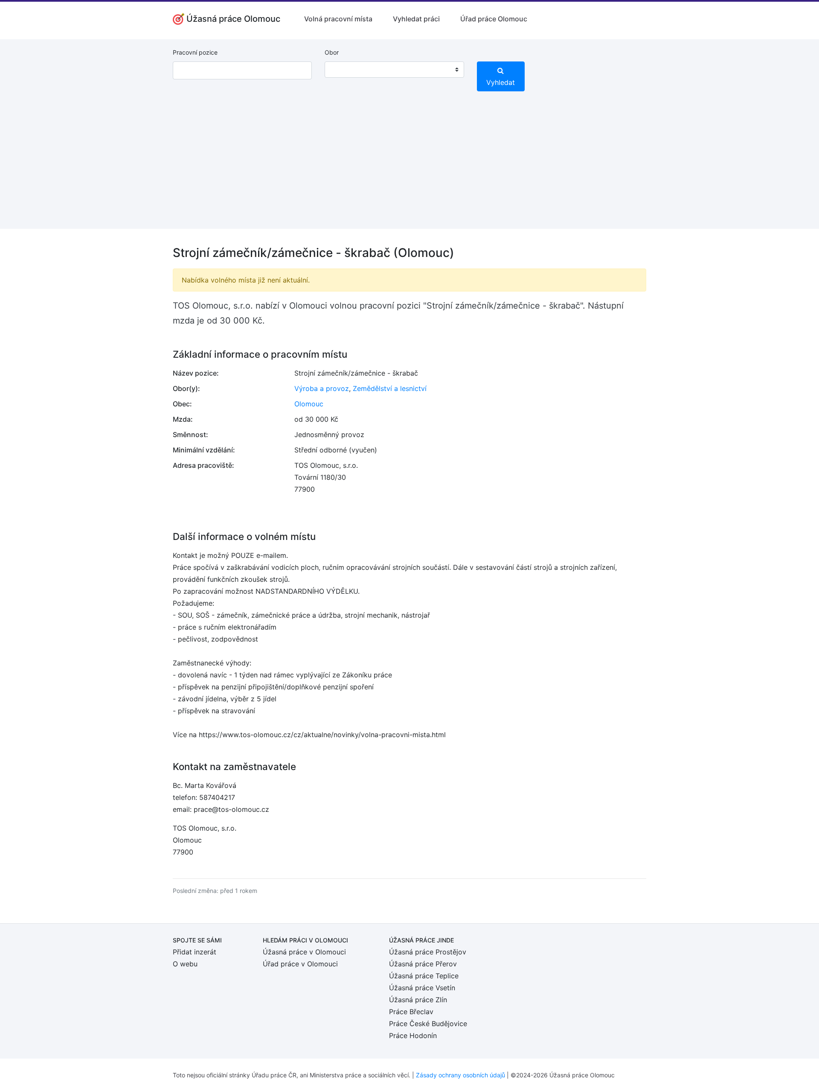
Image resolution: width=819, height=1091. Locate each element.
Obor (332, 52)
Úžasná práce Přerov (423, 964)
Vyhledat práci (416, 19)
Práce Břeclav (411, 1011)
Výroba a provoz (321, 388)
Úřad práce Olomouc (493, 19)
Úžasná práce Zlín (418, 999)
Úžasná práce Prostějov (427, 952)
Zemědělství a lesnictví (390, 388)
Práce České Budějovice (428, 1023)
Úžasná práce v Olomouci (304, 952)
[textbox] (342, 69)
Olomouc (308, 404)
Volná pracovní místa (338, 19)
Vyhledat (500, 82)
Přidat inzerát (194, 952)
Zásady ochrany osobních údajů (460, 1075)
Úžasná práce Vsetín (422, 987)
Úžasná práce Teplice (424, 975)
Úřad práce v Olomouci (300, 964)
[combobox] (394, 69)
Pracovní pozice (195, 52)
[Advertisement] (409, 169)
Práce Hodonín (413, 1035)
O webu (185, 964)
